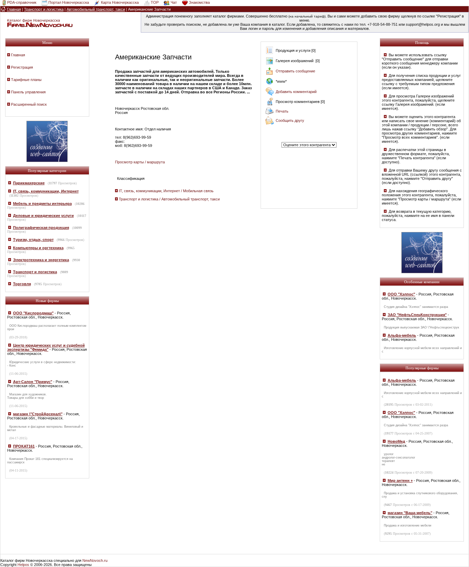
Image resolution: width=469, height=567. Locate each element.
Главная (18, 55)
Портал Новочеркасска (68, 2)
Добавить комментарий (296, 92)
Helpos (23, 565)
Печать (282, 111)
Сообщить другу (290, 120)
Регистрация (22, 67)
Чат (174, 2)
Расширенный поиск (29, 104)
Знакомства (199, 2)
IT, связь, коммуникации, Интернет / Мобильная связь (166, 191)
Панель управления (28, 92)
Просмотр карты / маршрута (140, 162)
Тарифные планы (26, 80)
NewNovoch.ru (94, 560)
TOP (155, 2)
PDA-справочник (21, 2)
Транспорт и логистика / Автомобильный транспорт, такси (169, 199)
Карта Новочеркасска (120, 2)
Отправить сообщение (295, 71)
